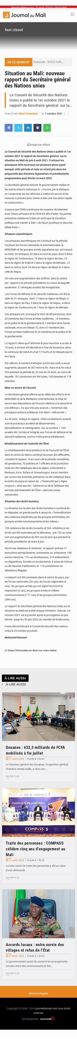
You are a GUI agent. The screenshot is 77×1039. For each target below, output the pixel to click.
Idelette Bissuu (28, 113)
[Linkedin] (9, 128)
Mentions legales (38, 993)
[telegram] (37, 128)
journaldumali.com (46, 1008)
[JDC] (24, 14)
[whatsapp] (47, 128)
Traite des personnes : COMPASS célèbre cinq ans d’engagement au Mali (35, 849)
